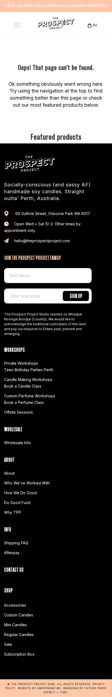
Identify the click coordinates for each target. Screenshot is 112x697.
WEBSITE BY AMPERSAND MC (39, 688)
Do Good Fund (17, 502)
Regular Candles (19, 634)
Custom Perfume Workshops (29, 396)
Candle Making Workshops (28, 379)
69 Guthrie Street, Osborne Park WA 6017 (52, 213)
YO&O (63, 692)
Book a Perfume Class (24, 402)
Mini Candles (15, 624)
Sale (8, 644)
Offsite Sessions (18, 412)
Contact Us (14, 569)
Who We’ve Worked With (27, 483)
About (9, 473)
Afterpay (12, 552)
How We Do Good (20, 492)
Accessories (15, 605)
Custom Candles (18, 615)
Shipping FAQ (16, 543)
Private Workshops (21, 363)
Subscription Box (19, 654)
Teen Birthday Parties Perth (28, 369)
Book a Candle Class (22, 386)
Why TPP (12, 512)
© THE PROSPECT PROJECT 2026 (31, 684)
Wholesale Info (17, 442)
